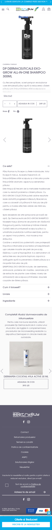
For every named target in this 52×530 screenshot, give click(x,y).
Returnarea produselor (24, 437)
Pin (15, 111)
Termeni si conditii (24, 442)
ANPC (24, 457)
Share (5, 111)
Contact (25, 432)
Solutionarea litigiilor (24, 462)
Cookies (24, 452)
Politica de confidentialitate (24, 447)
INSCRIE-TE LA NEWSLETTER (26, 525)
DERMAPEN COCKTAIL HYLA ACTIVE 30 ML (26, 377)
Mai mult (8, 96)
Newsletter (25, 467)
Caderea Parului (10, 64)
